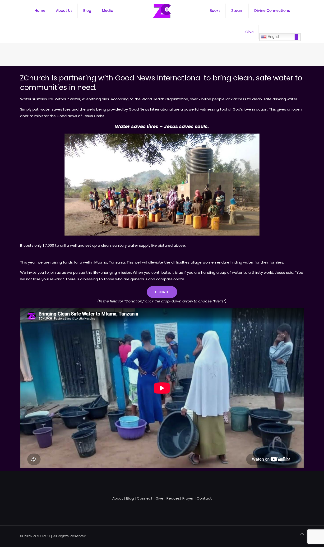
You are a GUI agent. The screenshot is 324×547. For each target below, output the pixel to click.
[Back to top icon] (302, 534)
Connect (145, 498)
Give (159, 498)
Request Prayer (180, 498)
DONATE (162, 291)
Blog (130, 498)
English (273, 37)
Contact (204, 498)
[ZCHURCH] (162, 10)
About (117, 498)
